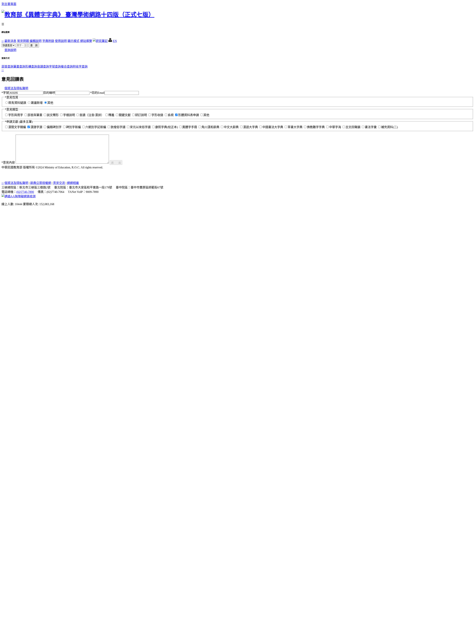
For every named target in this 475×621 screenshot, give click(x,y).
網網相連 (73, 183)
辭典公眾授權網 (40, 183)
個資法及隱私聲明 (16, 88)
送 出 (116, 162)
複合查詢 (67, 66)
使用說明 (61, 41)
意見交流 (59, 183)
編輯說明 (36, 41)
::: (2, 41)
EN (115, 41)
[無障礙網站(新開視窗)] (18, 196)
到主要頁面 (8, 4)
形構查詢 (31, 66)
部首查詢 (7, 66)
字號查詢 (55, 66)
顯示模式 (73, 41)
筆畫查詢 (19, 66)
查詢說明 (10, 50)
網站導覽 (86, 41)
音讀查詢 (43, 66)
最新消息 (10, 41)
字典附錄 (48, 41)
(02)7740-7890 (25, 191)
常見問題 (23, 41)
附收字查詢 (80, 66)
